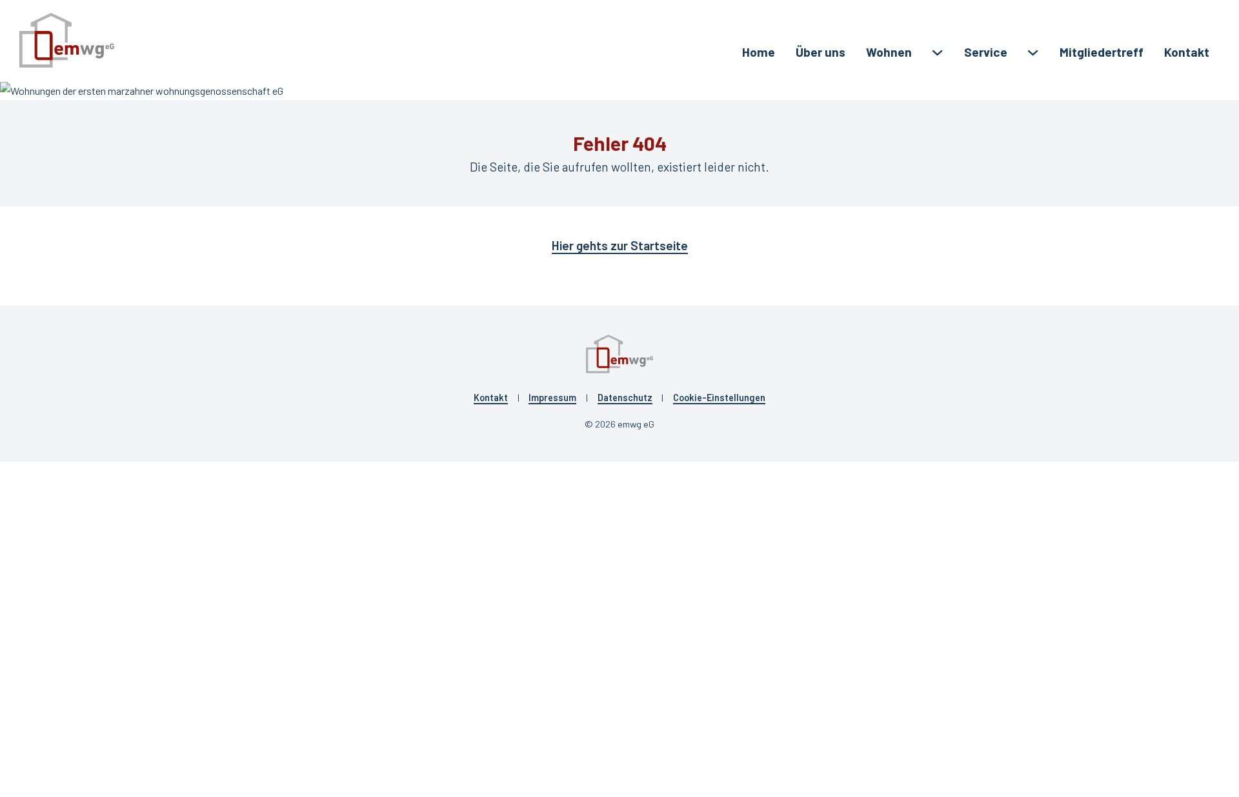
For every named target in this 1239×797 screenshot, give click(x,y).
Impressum (552, 397)
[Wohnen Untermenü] (937, 52)
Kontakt (1186, 51)
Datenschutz (625, 397)
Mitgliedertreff (1101, 51)
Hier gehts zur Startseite (620, 245)
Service (985, 51)
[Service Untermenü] (1032, 52)
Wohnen (889, 51)
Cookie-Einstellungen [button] (719, 397)
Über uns (820, 51)
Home (758, 51)
